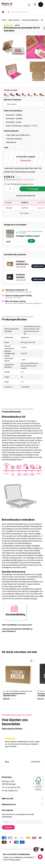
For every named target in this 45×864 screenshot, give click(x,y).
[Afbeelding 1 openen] (13, 47)
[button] (29, 4)
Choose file (25, 160)
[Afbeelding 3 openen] (13, 71)
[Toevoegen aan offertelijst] (31, 661)
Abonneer (8, 827)
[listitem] (6, 94)
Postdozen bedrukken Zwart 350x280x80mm (22, 276)
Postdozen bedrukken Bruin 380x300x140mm (22, 262)
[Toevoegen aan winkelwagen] (31, 241)
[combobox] (27, 12)
